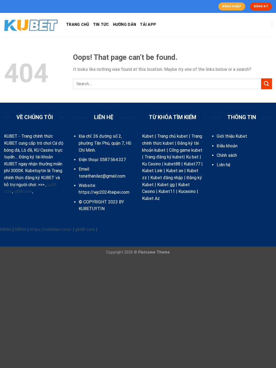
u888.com (23, 191)
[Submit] (266, 83)
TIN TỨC (101, 24)
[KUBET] (31, 25)
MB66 (5, 229)
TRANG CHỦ (77, 24)
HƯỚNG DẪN (124, 24)
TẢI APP (148, 24)
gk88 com (85, 229)
